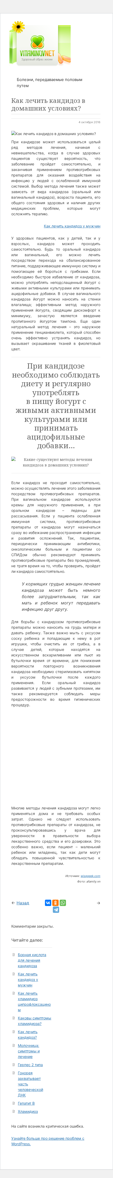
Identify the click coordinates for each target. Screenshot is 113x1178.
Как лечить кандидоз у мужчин (72, 226)
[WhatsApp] (63, 903)
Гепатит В (26, 1103)
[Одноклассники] (55, 903)
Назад (23, 902)
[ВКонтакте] (48, 903)
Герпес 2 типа (30, 1064)
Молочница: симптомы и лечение (29, 1051)
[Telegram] (56, 910)
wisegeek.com (90, 876)
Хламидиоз (28, 1111)
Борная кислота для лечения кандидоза (32, 960)
